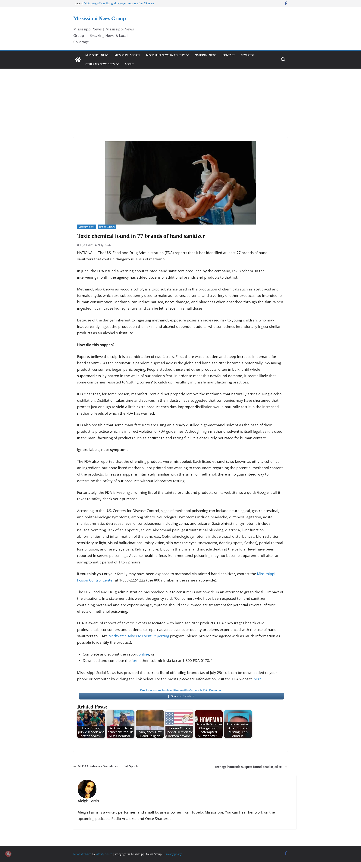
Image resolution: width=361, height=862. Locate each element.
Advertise (247, 55)
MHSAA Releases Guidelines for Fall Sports (108, 766)
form (136, 660)
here (258, 679)
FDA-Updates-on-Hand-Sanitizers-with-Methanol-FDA (173, 690)
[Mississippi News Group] (77, 59)
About (129, 64)
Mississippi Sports (127, 55)
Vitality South (104, 854)
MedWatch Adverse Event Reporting (138, 636)
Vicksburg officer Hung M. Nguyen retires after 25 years (119, 3)
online (144, 654)
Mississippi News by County (165, 55)
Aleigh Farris (104, 245)
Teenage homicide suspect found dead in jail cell (249, 767)
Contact (228, 55)
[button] (187, 55)
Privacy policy (173, 854)
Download (215, 690)
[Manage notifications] (8, 854)
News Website (82, 854)
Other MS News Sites (100, 64)
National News (205, 55)
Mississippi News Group (99, 18)
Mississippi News (96, 55)
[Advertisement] (180, 97)
